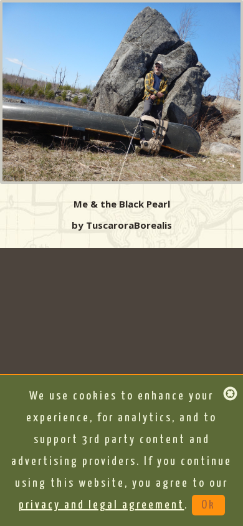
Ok (208, 505)
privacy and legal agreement (101, 505)
